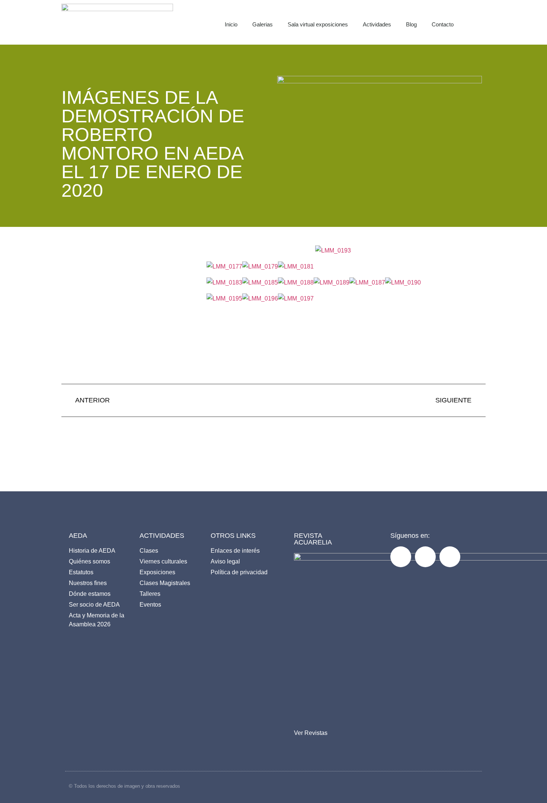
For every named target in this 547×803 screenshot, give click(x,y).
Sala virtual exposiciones (318, 24)
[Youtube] (449, 556)
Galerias (262, 24)
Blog (411, 24)
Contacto (443, 24)
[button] (484, 22)
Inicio (231, 24)
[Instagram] (425, 556)
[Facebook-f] (400, 556)
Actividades (377, 24)
